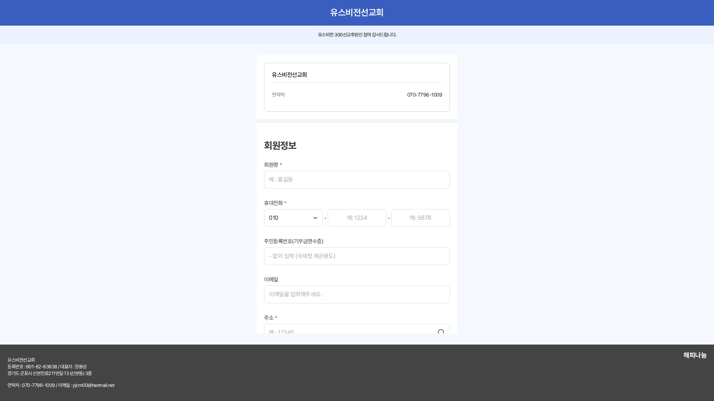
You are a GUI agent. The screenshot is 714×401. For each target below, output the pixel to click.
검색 (441, 332)
